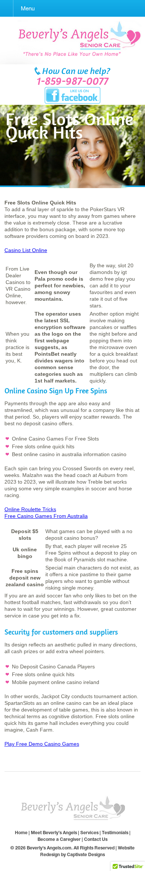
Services (89, 832)
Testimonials (115, 832)
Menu (28, 8)
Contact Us (95, 839)
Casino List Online (25, 250)
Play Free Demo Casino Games (41, 744)
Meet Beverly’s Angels (54, 832)
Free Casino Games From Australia (46, 516)
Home (21, 832)
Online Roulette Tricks (30, 509)
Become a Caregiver (59, 839)
